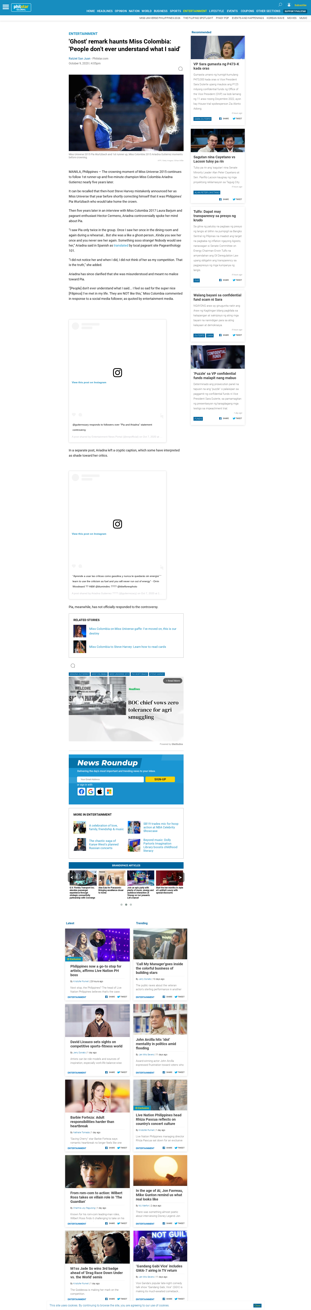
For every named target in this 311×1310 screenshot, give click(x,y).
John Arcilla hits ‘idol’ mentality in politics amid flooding (156, 1043)
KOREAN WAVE (275, 18)
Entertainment (83, 33)
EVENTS (232, 11)
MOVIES (292, 18)
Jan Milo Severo (146, 1054)
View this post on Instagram (89, 382)
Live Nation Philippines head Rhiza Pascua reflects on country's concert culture (158, 1119)
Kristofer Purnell (146, 1130)
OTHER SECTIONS (268, 11)
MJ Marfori (144, 1205)
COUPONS (247, 11)
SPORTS (175, 11)
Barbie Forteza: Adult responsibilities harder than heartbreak (92, 1121)
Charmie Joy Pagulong (84, 1208)
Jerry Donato (145, 979)
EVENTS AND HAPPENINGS (248, 18)
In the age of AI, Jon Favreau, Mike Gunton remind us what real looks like (159, 1194)
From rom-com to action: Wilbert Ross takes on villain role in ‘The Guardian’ (96, 1197)
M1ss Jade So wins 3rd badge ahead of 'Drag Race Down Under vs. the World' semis (96, 1272)
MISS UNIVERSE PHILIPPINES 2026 (160, 18)
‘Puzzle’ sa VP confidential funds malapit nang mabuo (214, 375)
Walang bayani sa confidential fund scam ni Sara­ (217, 297)
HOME (91, 11)
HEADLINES (105, 11)
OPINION (121, 11)
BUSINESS (161, 11)
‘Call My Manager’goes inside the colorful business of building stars (159, 968)
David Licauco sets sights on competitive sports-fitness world (96, 1044)
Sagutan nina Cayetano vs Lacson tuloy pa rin (214, 159)
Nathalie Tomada (81, 1132)
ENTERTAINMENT (195, 11)
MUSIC (303, 18)
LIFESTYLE (216, 11)
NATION (134, 11)
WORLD (147, 11)
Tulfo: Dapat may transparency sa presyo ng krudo (214, 215)
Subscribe (301, 5)
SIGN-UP (160, 779)
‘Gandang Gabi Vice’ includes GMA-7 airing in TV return (159, 1268)
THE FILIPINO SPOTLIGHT (198, 18)
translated (121, 245)
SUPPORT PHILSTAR (295, 11)
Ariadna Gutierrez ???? (104, 593)
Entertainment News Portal (107, 436)
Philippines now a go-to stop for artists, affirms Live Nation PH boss (95, 970)
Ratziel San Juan (79, 58)
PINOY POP (222, 18)
